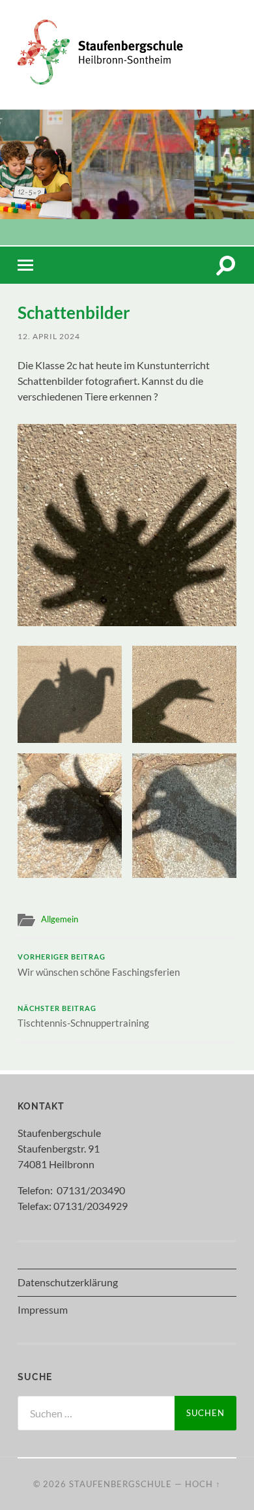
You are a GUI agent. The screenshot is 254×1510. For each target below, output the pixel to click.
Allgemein (59, 919)
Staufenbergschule (120, 1484)
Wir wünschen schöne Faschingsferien (99, 965)
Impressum (43, 1309)
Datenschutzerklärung (68, 1282)
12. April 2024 (49, 336)
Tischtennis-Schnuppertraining (83, 1016)
